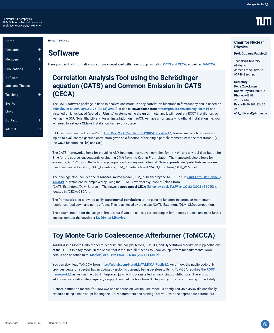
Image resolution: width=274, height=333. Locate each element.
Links (9, 111)
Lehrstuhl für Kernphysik (17, 19)
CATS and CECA (174, 64)
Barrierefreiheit (58, 323)
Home (9, 41)
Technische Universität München (22, 25)
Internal (10, 129)
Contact (11, 120)
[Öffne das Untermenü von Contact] (39, 120)
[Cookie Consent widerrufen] (265, 324)
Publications (14, 69)
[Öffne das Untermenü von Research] (39, 49)
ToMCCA (209, 64)
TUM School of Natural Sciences (22, 22)
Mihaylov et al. (178, 187)
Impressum (33, 323)
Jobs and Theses (17, 86)
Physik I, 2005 (253, 91)
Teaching (11, 95)
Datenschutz (10, 323)
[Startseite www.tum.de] (263, 21)
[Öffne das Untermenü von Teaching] (39, 94)
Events (10, 103)
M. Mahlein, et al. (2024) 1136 (120, 255)
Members (12, 59)
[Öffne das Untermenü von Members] (39, 59)
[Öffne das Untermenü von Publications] (39, 68)
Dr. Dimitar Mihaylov (110, 218)
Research (12, 50)
